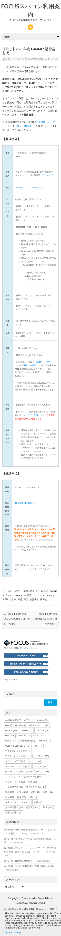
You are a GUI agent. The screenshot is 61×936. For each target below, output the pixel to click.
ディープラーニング (37, 771)
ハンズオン (51, 595)
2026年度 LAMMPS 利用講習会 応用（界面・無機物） (30, 866)
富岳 (9, 797)
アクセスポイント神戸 (17, 756)
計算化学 (34, 599)
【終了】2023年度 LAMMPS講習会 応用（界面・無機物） (17, 619)
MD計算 (27, 595)
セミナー (40, 766)
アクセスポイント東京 (17, 751)
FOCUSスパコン (39, 725)
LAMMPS (17, 595)
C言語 (29, 720)
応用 (33, 797)
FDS (8, 725)
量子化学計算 (13, 812)
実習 (26, 599)
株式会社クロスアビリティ (28, 187)
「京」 (37, 746)
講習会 (43, 599)
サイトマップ (10, 679)
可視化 (22, 792)
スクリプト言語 (15, 761)
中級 (32, 782)
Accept (8, 932)
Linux (38, 735)
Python (43, 740)
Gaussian (42, 730)
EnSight (42, 720)
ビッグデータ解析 (35, 776)
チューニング (14, 771)
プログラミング (15, 782)
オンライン (38, 595)
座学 (21, 797)
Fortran (11, 730)
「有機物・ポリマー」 (44, 362)
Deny (18, 932)
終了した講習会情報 (25, 591)
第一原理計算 (14, 807)
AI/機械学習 (13, 720)
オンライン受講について (35, 415)
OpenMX (11, 740)
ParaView (28, 740)
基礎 (20, 599)
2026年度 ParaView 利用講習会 (19, 861)
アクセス (46, 175)
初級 (9, 792)
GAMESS (26, 730)
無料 (38, 802)
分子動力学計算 (35, 787)
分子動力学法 (9, 599)
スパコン (34, 761)
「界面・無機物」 (23, 126)
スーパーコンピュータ (17, 766)
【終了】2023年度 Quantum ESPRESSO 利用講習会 (45, 619)
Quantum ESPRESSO (17, 746)
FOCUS (44, 591)
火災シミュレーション (17, 802)
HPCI (9, 735)
